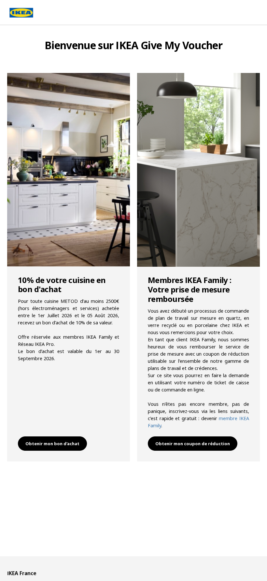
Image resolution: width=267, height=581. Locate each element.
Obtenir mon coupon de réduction (192, 443)
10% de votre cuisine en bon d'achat (62, 285)
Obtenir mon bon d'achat (52, 443)
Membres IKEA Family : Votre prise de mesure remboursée (190, 289)
